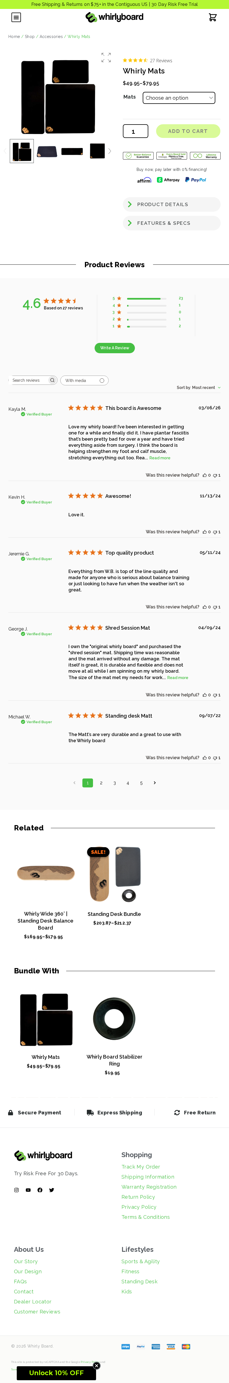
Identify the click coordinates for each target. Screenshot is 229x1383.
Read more (159, 458)
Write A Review (114, 348)
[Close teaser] (97, 1366)
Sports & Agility (140, 1261)
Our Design (28, 1271)
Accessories (51, 36)
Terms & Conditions (145, 1217)
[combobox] (199, 387)
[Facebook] (39, 1190)
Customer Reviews (37, 1312)
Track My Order (140, 1167)
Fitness (130, 1271)
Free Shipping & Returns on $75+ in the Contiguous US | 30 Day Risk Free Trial (114, 4)
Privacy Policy (139, 1207)
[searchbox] (28, 380)
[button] (16, 17)
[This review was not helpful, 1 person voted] (215, 475)
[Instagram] (16, 1190)
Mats (129, 97)
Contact (24, 1291)
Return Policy (138, 1197)
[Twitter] (51, 1190)
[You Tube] (28, 1190)
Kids (126, 1291)
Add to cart (188, 131)
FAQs (20, 1281)
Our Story (26, 1261)
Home (14, 36)
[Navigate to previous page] (74, 782)
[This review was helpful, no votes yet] (205, 475)
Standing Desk (139, 1281)
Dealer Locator (33, 1302)
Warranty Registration (148, 1187)
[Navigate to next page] (154, 782)
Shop (30, 36)
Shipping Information (147, 1177)
